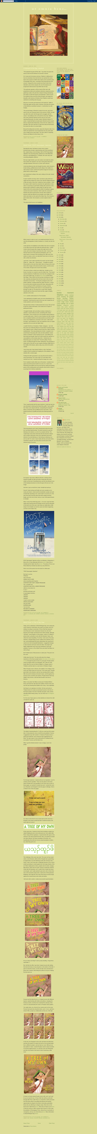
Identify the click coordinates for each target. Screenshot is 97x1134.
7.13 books (30, 613)
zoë (67, 347)
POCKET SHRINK (62, 394)
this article (42, 275)
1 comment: (44, 136)
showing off (46, 1118)
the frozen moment (69, 308)
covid (58, 303)
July (61, 227)
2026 (60, 212)
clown (68, 332)
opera (65, 315)
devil (73, 339)
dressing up (60, 324)
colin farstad (68, 339)
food (69, 311)
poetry (64, 318)
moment (32, 137)
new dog (72, 326)
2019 (60, 263)
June (61, 229)
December (62, 219)
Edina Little (64, 321)
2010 (60, 283)
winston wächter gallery (66, 362)
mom (66, 310)
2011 (60, 281)
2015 (60, 272)
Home (39, 1123)
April (61, 245)
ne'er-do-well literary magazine (66, 344)
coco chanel (63, 352)
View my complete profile (64, 446)
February (62, 250)
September (62, 225)
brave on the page (61, 332)
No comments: (45, 612)
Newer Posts (26, 1123)
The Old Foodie (62, 402)
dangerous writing (68, 305)
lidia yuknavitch (63, 334)
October (62, 223)
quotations (59, 358)
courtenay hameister (70, 352)
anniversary (71, 331)
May (61, 243)
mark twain (62, 357)
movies (58, 306)
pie (73, 344)
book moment (60, 315)
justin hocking (61, 355)
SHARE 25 (61, 409)
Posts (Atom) (33, 1126)
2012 (60, 278)
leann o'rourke (67, 355)
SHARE (60, 408)
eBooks (72, 332)
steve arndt (59, 337)
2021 (60, 259)
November (62, 221)
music (67, 301)
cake (70, 323)
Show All (72, 413)
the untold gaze (67, 360)
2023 (60, 255)
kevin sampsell (67, 324)
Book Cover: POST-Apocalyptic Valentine (37, 145)
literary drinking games (61, 342)
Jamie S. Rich (65, 349)
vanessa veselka (62, 347)
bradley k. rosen (64, 323)
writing (59, 300)
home (62, 308)
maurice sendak (70, 342)
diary (62, 306)
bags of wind (61, 398)
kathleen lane (63, 326)
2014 (60, 274)
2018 (60, 265)
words (66, 311)
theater (72, 298)
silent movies (70, 328)
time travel (59, 345)
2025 (60, 215)
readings (63, 303)
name (68, 326)
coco (72, 323)
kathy (58, 334)
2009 (60, 285)
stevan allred (60, 329)
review (72, 301)
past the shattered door (64, 399)
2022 (60, 257)
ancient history (63, 350)
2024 (60, 217)
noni (61, 318)
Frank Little (71, 315)
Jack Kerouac (59, 349)
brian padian (63, 339)
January (62, 252)
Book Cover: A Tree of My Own (33, 622)
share (67, 336)
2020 (60, 261)
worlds (68, 337)
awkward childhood (69, 319)
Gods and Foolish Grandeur (63, 388)
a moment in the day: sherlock (33, 68)
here (45, 562)
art (35, 613)
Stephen (60, 295)
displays (59, 305)
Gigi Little (67, 419)
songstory (59, 321)
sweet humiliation (67, 329)
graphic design (44, 613)
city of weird (70, 303)
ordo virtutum (62, 336)
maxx (68, 334)
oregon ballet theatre (62, 328)
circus (68, 316)
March (61, 248)
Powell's (66, 300)
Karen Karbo (60, 319)
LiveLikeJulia (64, 331)
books (38, 613)
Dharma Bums (71, 347)
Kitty (57, 350)
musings (58, 344)
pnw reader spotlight (65, 313)
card (65, 316)
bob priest (59, 352)
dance (72, 316)
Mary (60, 350)
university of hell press (65, 345)
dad (29, 137)
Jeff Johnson (71, 349)
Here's (25, 295)
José (72, 313)
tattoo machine (61, 360)
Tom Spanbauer (70, 318)
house (58, 318)
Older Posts (52, 1123)
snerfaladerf (71, 336)
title (61, 362)
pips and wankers (70, 357)
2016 (60, 270)
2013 (60, 276)
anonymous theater (70, 350)
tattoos (64, 337)
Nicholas (65, 298)
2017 (60, 268)
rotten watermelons (65, 358)
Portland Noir (60, 316)
